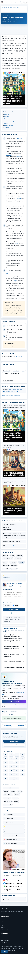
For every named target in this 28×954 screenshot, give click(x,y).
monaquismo (18, 558)
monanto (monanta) (8, 558)
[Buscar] (21, 2)
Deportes (19, 791)
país (7, 273)
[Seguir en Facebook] (12, 883)
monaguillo (19, 555)
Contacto (3, 935)
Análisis (6, 123)
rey (19, 151)
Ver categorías (14, 745)
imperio (14, 389)
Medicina (15, 798)
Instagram (3, 921)
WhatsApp (3, 925)
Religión (16, 801)
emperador (19, 226)
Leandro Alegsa (11, 358)
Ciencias (12, 791)
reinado (9, 391)
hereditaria (8, 155)
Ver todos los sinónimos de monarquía (11, 395)
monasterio (14, 565)
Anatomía (6, 788)
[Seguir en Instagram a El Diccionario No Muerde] (14, 859)
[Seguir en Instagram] (12, 880)
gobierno (16, 280)
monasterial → (21, 725)
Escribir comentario (14, 715)
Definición (6, 114)
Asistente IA (7, 127)
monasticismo (6, 569)
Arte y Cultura (14, 788)
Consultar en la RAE (10, 545)
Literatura (17, 794)
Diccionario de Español (7, 7)
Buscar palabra (14, 741)
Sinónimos (6, 118)
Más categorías (8, 804)
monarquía (10, 10)
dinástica (16, 243)
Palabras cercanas (8, 125)
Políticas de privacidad (9, 950)
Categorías (17, 7)
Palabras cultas (8, 801)
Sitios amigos (4, 942)
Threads (3, 927)
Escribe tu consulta (7, 589)
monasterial (6, 565)
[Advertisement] (14, 28)
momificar (5, 555)
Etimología (6, 116)
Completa (7, 605)
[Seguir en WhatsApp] (12, 886)
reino (12, 391)
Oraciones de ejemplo (9, 121)
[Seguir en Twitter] (12, 890)
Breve (16, 605)
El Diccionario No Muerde (7, 930)
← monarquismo (7, 725)
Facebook (3, 918)
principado (19, 389)
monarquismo (13, 562)
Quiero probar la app (14, 701)
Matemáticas (7, 798)
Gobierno (4, 10)
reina (7, 153)
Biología (6, 791)
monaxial (14, 569)
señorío (16, 391)
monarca (19, 138)
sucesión (18, 156)
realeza (5, 391)
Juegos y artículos (5, 940)
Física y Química (8, 794)
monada (12, 555)
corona (10, 389)
